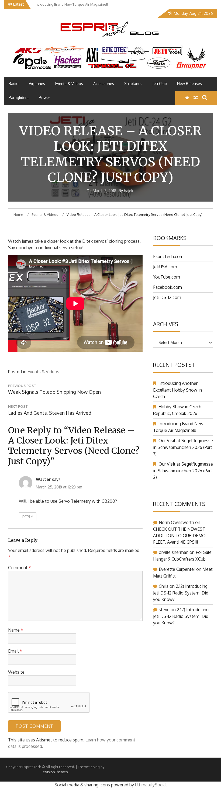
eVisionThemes (55, 772)
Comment (19, 567)
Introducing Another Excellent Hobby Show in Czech (177, 390)
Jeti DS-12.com (167, 297)
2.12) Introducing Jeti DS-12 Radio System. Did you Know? (180, 592)
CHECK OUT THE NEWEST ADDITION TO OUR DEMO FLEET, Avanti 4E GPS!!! (179, 535)
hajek (128, 190)
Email (15, 651)
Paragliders (19, 97)
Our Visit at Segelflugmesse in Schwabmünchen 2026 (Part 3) (183, 447)
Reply (27, 517)
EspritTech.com (168, 256)
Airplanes (37, 83)
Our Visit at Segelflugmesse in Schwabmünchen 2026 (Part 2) (183, 470)
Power (44, 97)
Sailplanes (133, 83)
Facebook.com (167, 287)
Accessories (103, 83)
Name (15, 630)
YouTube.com (166, 277)
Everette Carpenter (177, 569)
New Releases (189, 83)
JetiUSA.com (165, 266)
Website (16, 672)
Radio (14, 83)
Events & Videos (69, 83)
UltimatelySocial (151, 784)
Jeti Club (160, 83)
